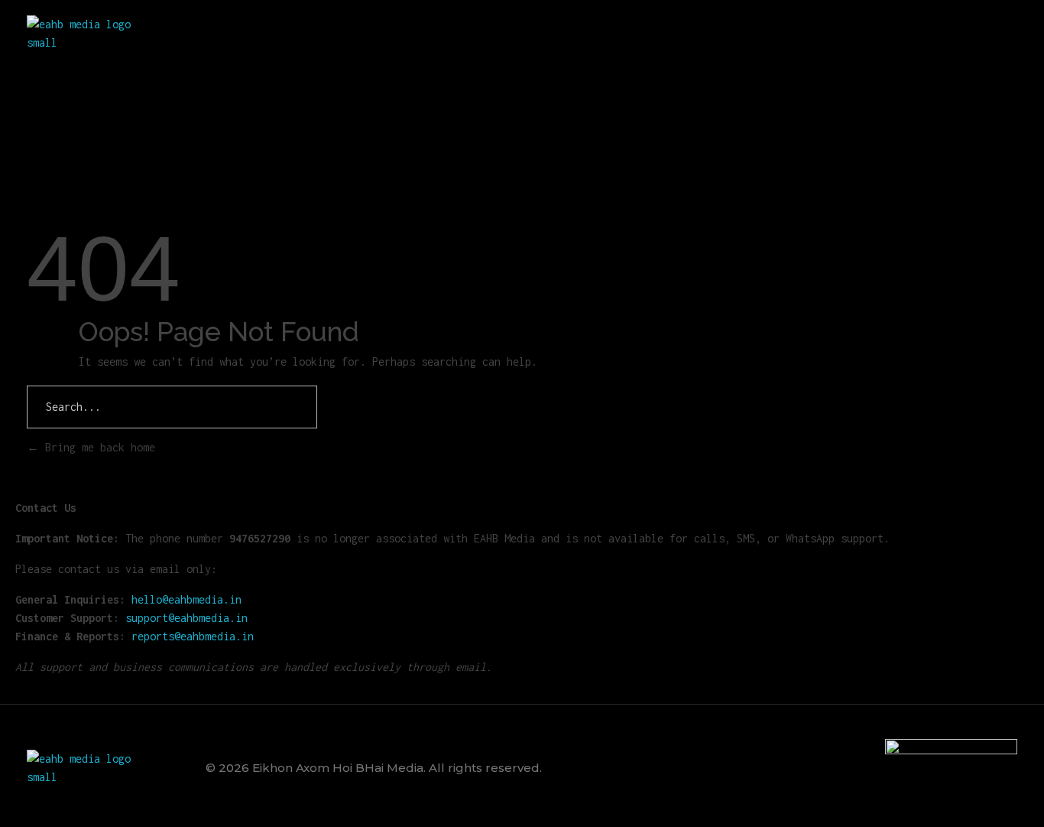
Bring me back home (97, 447)
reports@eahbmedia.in (192, 636)
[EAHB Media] (85, 33)
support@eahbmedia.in (186, 617)
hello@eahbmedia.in (186, 599)
